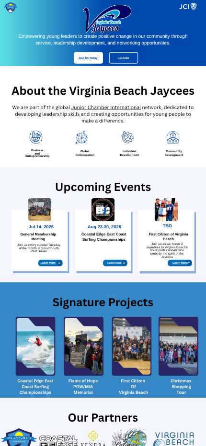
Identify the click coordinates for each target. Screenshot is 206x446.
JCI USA (123, 57)
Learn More (48, 263)
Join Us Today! (89, 57)
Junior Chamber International (106, 107)
